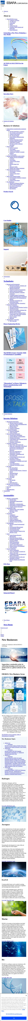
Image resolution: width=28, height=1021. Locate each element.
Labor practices (13, 547)
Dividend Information (15, 438)
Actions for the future (15, 134)
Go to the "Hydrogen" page (8, 805)
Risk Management (14, 516)
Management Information (13, 421)
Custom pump (13, 154)
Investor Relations (11, 418)
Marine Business (13, 187)
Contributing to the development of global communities (18, 555)
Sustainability (9, 495)
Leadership (12, 23)
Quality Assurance (14, 519)
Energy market (10, 146)
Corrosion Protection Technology (17, 303)
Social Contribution (11, 548)
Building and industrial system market (15, 156)
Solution (12, 175)
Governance (9, 513)
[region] (14, 1007)
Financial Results (14, 469)
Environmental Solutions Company (18, 177)
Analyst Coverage (14, 440)
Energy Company (14, 148)
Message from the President (16, 423)
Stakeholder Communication (16, 504)
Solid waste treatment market (13, 176)
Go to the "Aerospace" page (8, 861)
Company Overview (14, 20)
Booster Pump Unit (14, 164)
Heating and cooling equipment (17, 168)
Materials (12, 318)
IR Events (12, 477)
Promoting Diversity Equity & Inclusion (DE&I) (17, 540)
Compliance (12, 515)
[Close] (26, 995)
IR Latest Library (14, 467)
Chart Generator (13, 432)
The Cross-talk (13, 321)
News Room (8, 625)
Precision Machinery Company (17, 131)
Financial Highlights (14, 431)
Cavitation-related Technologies (17, 295)
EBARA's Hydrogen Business (17, 183)
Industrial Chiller (13, 167)
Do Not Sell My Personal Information (14, 1014)
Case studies (12, 149)
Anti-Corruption (13, 517)
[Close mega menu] (4, 278)
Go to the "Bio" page (7, 977)
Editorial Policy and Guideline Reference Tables (17, 510)
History (11, 24)
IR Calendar (12, 480)
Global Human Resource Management (15, 536)
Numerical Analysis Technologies (17, 289)
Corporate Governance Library (17, 465)
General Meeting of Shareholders (17, 436)
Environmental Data (14, 529)
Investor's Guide (13, 474)
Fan (10, 165)
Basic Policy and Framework (16, 444)
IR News (9, 486)
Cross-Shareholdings (14, 463)
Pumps (11, 162)
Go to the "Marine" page (7, 941)
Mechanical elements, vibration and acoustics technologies (18, 286)
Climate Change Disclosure (16, 506)
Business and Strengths (15, 485)
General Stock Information (16, 435)
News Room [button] (7, 620)
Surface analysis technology (16, 291)
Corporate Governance (12, 443)
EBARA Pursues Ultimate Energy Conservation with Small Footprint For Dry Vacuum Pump (18, 314)
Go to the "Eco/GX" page (8, 900)
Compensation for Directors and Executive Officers (17, 457)
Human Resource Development (17, 546)
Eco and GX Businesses (15, 186)
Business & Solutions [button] (9, 121)
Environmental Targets (15, 528)
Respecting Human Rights (16, 538)
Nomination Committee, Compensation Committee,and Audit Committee (18, 461)
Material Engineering (14, 288)
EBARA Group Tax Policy (16, 521)
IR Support (9, 478)
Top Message (13, 21)
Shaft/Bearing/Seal (14, 308)
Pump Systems (13, 317)
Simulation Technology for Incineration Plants (16, 301)
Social (8, 534)
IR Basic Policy (13, 427)
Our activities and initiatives (16, 133)
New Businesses (10, 181)
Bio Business (13, 188)
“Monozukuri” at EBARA (13, 319)
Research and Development (13, 284)
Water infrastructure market (13, 169)
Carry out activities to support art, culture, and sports (17, 552)
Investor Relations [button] (8, 414)
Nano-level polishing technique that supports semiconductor (18, 311)
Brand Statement (13, 30)
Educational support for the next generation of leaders (17, 557)
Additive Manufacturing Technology (18, 296)
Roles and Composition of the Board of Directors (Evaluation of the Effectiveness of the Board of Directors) (18, 448)
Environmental (10, 523)
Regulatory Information (15, 442)
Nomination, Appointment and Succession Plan (17, 455)
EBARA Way (13, 500)
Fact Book (12, 476)
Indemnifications (13, 482)
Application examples (15, 142)
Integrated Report (14, 473)
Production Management (15, 520)
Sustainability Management (16, 501)
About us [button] (6, 11)
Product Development (12, 304)
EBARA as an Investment (13, 484)
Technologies (8, 281)
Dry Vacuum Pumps (14, 135)
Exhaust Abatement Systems (16, 139)
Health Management (14, 542)
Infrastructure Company (15, 171)
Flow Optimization (14, 306)
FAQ (11, 481)
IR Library (9, 466)
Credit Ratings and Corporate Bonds (18, 439)
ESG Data (12, 512)
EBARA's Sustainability (12, 498)
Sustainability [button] (7, 491)
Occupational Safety (14, 543)
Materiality (12, 502)
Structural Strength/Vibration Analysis (18, 307)
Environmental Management (16, 527)
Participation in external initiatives (17, 505)
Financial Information (12, 429)
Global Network (13, 25)
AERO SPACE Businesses (16, 184)
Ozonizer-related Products (16, 141)
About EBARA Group (12, 19)
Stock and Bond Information (13, 434)
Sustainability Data (11, 508)
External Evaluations (14, 428)
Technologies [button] (7, 276)
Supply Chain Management (16, 544)
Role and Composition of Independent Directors (15, 452)
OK (14, 1018)
